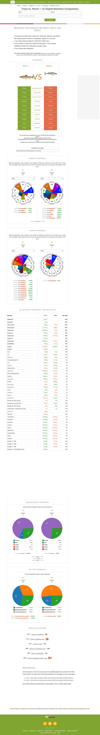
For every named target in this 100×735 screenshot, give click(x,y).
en (47, 727)
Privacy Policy (49, 730)
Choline (9, 349)
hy (53, 727)
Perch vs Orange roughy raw (37, 658)
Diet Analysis (30, 2)
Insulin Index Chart (67, 2)
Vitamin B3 (10, 330)
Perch (57, 5)
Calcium (9, 365)
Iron (8, 354)
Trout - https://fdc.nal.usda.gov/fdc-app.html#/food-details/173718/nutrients (49, 678)
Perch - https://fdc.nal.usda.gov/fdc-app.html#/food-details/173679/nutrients (49, 680)
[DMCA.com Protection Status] (50, 717)
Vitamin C (10, 392)
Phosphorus (38, 221)
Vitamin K (10, 411)
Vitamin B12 (10, 325)
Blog (75, 2)
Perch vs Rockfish (37, 653)
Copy (42, 148)
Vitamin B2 (10, 398)
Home (19, 5)
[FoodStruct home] (13, 3)
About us (25, 730)
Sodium (9, 395)
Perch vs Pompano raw (37, 649)
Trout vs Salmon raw (37, 639)
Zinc (8, 362)
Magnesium (10, 384)
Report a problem (72, 730)
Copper (9, 346)
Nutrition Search (20, 2)
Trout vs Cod (37, 644)
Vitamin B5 (10, 335)
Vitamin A (10, 357)
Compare (45, 5)
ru (50, 727)
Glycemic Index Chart (54, 2)
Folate (9, 389)
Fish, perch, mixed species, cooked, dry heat (44, 55)
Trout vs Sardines (37, 634)
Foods (25, 5)
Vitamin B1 (10, 371)
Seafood (31, 5)
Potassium (10, 379)
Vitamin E (10, 338)
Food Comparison (41, 2)
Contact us (33, 730)
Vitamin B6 (10, 341)
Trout (38, 5)
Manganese (10, 327)
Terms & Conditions (60, 730)
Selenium (10, 333)
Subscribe (81, 2)
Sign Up (87, 2)
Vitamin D (10, 322)
